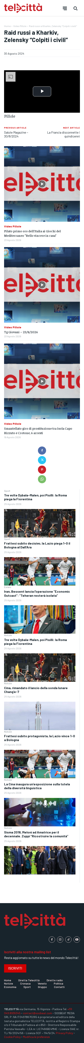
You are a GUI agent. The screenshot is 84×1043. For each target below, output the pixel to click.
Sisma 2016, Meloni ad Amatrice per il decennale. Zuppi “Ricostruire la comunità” (36, 834)
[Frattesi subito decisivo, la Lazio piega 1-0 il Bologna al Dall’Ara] (39, 571)
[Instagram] (60, 939)
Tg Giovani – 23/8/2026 (21, 332)
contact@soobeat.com (37, 1013)
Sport (7, 490)
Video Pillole (19, 26)
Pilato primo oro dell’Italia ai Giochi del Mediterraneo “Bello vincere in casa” (32, 233)
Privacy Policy (64, 1033)
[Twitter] (42, 460)
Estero (7, 587)
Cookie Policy (12, 1037)
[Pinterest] (42, 470)
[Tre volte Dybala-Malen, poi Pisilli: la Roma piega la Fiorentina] (39, 523)
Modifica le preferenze (36, 1037)
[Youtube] (77, 939)
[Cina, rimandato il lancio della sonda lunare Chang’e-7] (39, 716)
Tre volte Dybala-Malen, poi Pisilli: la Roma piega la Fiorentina (35, 641)
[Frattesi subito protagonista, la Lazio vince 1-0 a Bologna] (39, 764)
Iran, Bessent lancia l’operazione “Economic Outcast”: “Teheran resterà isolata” (37, 593)
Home (7, 26)
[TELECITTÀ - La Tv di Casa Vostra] (23, 8)
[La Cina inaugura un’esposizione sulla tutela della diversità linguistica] (39, 812)
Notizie (8, 635)
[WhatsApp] (42, 479)
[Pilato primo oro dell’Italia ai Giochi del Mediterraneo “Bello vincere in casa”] (42, 184)
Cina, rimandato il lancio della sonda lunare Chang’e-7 (36, 690)
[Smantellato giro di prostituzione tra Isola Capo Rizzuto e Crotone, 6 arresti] (42, 381)
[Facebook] (42, 450)
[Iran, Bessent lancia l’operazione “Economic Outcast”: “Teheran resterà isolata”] (39, 619)
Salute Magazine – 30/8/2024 (16, 134)
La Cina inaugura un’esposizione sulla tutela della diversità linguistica (37, 786)
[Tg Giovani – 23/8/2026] (42, 285)
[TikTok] (68, 939)
